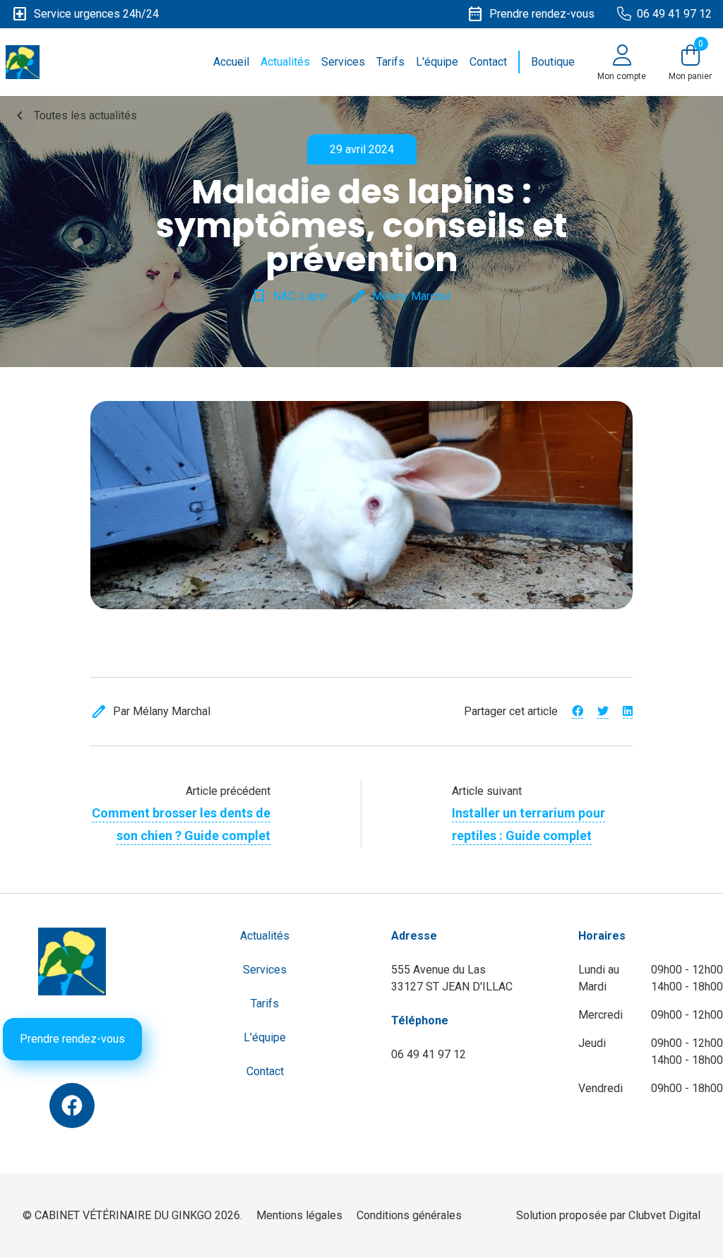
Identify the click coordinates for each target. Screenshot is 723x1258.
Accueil (231, 61)
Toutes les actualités (74, 115)
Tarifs (390, 61)
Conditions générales (409, 1215)
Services (343, 61)
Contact (488, 61)
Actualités (285, 61)
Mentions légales (299, 1215)
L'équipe (437, 61)
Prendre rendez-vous (72, 1039)
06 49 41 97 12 (428, 1054)
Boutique (553, 61)
